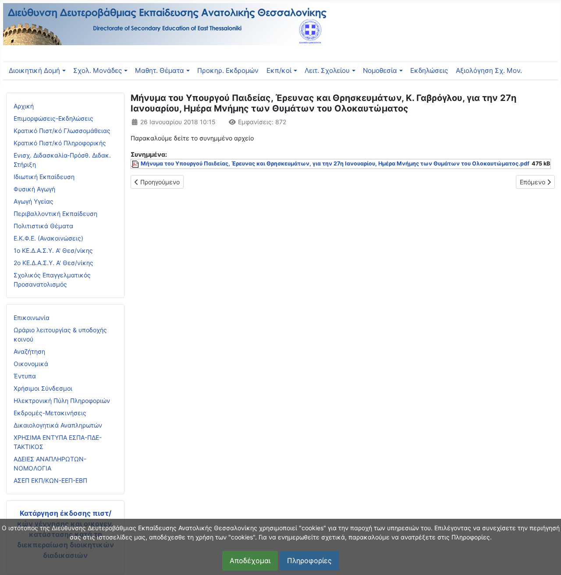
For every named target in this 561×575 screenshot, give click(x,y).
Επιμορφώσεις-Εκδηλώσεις (53, 118)
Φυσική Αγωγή (34, 189)
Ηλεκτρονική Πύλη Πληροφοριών (62, 400)
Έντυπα (25, 376)
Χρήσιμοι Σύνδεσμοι (43, 388)
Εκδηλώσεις (429, 70)
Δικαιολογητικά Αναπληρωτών (58, 425)
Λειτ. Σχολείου (327, 70)
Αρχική (24, 106)
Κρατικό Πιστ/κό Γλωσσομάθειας (62, 130)
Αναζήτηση (29, 351)
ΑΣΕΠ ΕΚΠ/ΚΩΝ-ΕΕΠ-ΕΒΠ (50, 480)
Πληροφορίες (309, 560)
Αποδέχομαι (250, 560)
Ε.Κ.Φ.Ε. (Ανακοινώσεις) (48, 238)
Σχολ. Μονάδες (97, 70)
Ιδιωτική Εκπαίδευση (44, 176)
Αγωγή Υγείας (33, 201)
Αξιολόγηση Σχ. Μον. (489, 70)
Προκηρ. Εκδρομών (228, 70)
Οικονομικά (31, 363)
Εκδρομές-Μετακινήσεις (50, 413)
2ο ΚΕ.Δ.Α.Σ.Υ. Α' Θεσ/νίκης (53, 262)
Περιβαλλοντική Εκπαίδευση (55, 213)
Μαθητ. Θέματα (159, 70)
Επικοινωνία (32, 317)
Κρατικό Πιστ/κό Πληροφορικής (60, 143)
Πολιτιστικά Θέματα (43, 226)
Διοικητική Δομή (34, 70)
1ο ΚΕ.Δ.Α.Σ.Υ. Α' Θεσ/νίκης (53, 250)
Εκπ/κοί (278, 70)
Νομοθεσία (380, 70)
